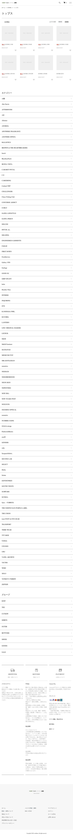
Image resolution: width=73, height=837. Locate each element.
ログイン (50, 811)
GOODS (4, 646)
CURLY (4, 208)
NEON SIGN (6, 382)
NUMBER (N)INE (8, 421)
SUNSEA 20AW (28, 44)
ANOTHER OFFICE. (9, 137)
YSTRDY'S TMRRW (9, 579)
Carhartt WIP (6, 186)
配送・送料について (7, 811)
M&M (4, 339)
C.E (3, 175)
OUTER (4, 626)
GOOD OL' (5, 273)
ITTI (3, 306)
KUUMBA (5, 317)
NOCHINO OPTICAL (9, 410)
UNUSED (5, 546)
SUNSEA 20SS (45, 44)
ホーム (3, 7)
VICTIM (4, 562)
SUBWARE (5, 492)
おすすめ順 (52, 21)
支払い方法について (7, 817)
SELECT (5, 464)
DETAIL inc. (6, 230)
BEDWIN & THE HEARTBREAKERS (14, 148)
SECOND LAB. (7, 459)
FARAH (4, 246)
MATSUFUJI (6, 350)
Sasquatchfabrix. (7, 453)
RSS (26, 811)
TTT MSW (5, 535)
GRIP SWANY (7, 279)
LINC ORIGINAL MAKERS (11, 328)
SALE (4, 652)
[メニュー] (70, 2)
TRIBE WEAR (6, 530)
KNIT (4, 601)
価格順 (60, 21)
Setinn (4, 475)
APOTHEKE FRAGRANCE (11, 131)
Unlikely (4, 541)
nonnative (5, 415)
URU (3, 552)
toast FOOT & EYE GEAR (10, 519)
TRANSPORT (6, 524)
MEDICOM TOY (7, 355)
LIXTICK (5, 333)
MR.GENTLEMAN (8, 361)
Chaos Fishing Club (8, 197)
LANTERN (5, 322)
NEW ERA (5, 393)
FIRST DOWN (7, 251)
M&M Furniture (7, 344)
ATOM (30, 811)
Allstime (4, 120)
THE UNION (6, 513)
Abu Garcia (5, 104)
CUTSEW (5, 614)
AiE (3, 115)
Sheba (4, 470)
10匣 (3, 99)
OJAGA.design (6, 426)
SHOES (4, 639)
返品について (5, 814)
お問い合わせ (52, 817)
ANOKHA (5, 126)
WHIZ (4, 568)
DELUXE (5, 224)
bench (4, 153)
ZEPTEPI (5, 584)
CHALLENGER (7, 191)
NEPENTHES (6, 388)
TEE (3, 607)
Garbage (4, 268)
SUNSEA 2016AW (28, 73)
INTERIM (5, 295)
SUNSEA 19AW (64, 44)
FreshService (6, 257)
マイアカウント (52, 808)
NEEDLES (5, 371)
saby (3, 448)
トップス (16, 7)
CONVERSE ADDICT (9, 202)
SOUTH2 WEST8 (8, 486)
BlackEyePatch (6, 159)
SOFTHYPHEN (7, 481)
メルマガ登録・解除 (30, 808)
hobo (3, 284)
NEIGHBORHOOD (8, 377)
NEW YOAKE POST (9, 399)
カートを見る (52, 814)
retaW (4, 437)
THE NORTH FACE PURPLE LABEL (14, 508)
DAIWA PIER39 (7, 219)
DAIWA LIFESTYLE (9, 213)
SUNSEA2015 (60, 73)
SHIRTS (4, 620)
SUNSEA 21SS (9, 44)
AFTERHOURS (7, 109)
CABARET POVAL (8, 170)
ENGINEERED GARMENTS (11, 240)
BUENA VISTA (7, 164)
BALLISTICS (6, 142)
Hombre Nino (6, 290)
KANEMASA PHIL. (8, 311)
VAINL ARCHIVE (8, 557)
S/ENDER (5, 442)
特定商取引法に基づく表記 (9, 820)
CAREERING (6, 180)
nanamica (5, 366)
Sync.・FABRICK (8, 502)
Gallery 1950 (6, 262)
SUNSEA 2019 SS (10, 73)
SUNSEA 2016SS (42, 73)
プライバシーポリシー (8, 823)
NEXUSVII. (6, 404)
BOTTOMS (5, 633)
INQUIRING (6, 301)
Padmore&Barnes (7, 432)
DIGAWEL (5, 235)
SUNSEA (9, 7)
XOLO (4, 573)
